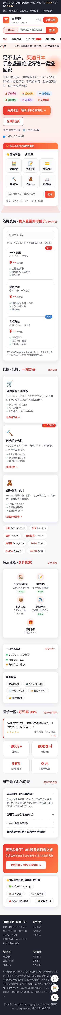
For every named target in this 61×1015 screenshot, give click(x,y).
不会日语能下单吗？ (18, 823)
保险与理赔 (8, 961)
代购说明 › (53, 369)
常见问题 (7, 957)
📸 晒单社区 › (44, 900)
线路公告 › (50, 648)
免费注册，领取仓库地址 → (26, 865)
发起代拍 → (12, 466)
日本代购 (47, 971)
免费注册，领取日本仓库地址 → (26, 110)
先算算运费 (13, 121)
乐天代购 (38, 984)
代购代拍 (33, 39)
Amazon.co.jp (15, 528)
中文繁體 (48, 11)
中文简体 (34, 11)
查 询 (52, 30)
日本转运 (37, 971)
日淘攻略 (37, 961)
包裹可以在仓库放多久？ (21, 814)
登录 (5, 11)
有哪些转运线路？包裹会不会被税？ (27, 831)
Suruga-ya (15, 543)
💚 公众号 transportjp (20, 886)
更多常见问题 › (51, 782)
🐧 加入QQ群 (15, 893)
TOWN (37, 543)
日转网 (6, 971)
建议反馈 (37, 965)
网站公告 (7, 965)
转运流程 (50, 39)
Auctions (35, 535)
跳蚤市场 (14, 551)
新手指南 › (53, 562)
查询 (50, 194)
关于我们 (37, 957)
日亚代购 (28, 984)
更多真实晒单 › (51, 712)
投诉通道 (46, 1008)
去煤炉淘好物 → (14, 516)
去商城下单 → (13, 417)
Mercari (12, 535)
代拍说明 (37, 935)
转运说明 (37, 927)
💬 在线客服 (37, 893)
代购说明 (37, 931)
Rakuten (39, 528)
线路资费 (16, 39)
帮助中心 (24, 11)
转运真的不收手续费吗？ (21, 794)
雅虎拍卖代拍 (13, 988)
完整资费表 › (52, 221)
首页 (5, 39)
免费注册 (13, 11)
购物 (36, 551)
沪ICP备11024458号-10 (15, 1004)
